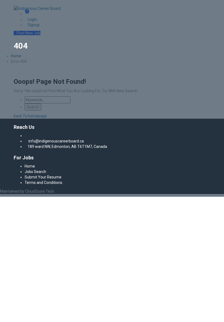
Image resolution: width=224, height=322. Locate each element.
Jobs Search (35, 171)
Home (30, 166)
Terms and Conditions (43, 182)
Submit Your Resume (43, 177)
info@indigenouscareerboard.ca (56, 141)
